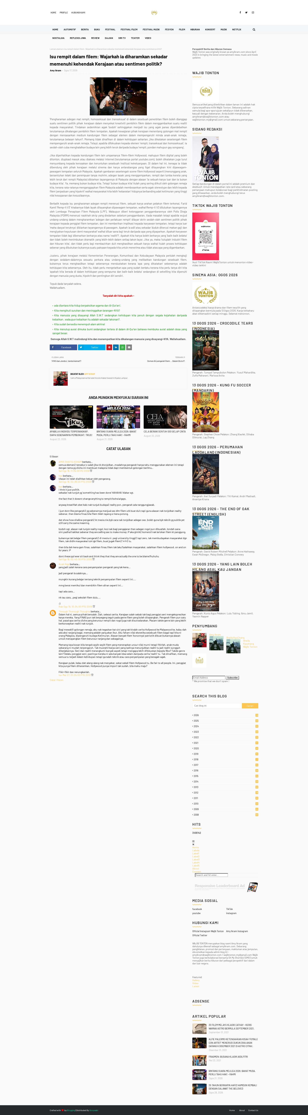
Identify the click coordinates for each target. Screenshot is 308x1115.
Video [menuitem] (148, 38)
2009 (226, 809)
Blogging (71, 1110)
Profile (64, 12)
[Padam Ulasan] (91, 470)
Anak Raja (64, 564)
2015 (226, 776)
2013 (226, 787)
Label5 (195, 865)
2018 (225, 759)
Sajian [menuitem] (109, 38)
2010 (226, 803)
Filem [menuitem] (182, 29)
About (195, 868)
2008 (226, 814)
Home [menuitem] (55, 29)
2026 (226, 715)
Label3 (195, 859)
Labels (195, 850)
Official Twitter (199, 935)
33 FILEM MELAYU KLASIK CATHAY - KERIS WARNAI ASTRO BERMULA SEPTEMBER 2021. (231, 1027)
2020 (226, 748)
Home (53, 12)
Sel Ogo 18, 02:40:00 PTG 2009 (75, 559)
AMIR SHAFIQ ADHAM (70, 461)
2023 (226, 731)
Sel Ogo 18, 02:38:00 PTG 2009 (75, 481)
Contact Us (253, 1110)
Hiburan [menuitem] (195, 29)
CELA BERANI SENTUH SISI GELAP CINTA (165, 431)
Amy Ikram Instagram (237, 931)
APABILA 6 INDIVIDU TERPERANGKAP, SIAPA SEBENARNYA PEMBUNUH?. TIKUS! (71, 433)
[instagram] (252, 12)
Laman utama (56, 49)
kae (60, 475)
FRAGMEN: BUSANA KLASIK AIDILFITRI (228, 1056)
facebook (197, 909)
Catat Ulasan (56, 679)
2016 (226, 770)
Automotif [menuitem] (70, 29)
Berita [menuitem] (85, 29)
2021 (225, 742)
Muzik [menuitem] (224, 29)
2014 (226, 781)
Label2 (196, 856)
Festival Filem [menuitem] (129, 29)
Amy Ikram (55, 70)
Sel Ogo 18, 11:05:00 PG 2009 (74, 470)
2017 (226, 765)
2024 (226, 726)
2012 (226, 792)
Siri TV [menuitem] (122, 38)
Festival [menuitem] (110, 29)
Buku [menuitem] (97, 29)
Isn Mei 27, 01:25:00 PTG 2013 (75, 675)
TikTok (229, 909)
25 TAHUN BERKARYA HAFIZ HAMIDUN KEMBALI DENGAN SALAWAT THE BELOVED (233, 1087)
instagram (231, 913)
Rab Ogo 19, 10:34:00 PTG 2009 (76, 606)
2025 (226, 720)
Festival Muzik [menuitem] (151, 29)
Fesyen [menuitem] (169, 29)
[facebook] (240, 12)
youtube (196, 913)
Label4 (196, 862)
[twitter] (246, 12)
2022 (226, 737)
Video (195, 983)
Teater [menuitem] (135, 38)
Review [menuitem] (95, 38)
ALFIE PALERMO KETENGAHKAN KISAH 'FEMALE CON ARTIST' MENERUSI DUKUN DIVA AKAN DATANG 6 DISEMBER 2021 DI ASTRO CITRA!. (233, 1043)
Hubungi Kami (78, 12)
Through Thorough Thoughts (75, 611)
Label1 (195, 853)
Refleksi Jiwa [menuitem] (78, 38)
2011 (226, 798)
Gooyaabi (93, 1110)
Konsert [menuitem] (210, 29)
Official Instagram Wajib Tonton (208, 931)
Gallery (195, 980)
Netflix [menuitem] (236, 29)
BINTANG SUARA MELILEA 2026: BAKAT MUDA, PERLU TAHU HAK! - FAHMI (116, 433)
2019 (226, 753)
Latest (195, 986)
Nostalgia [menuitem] (58, 38)
